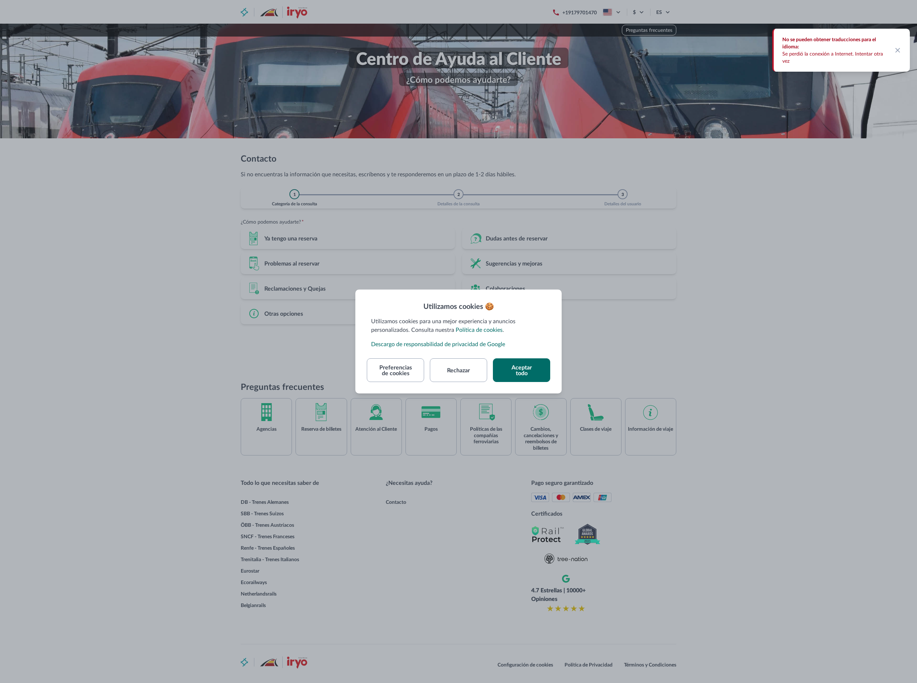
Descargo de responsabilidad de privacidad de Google (438, 343)
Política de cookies (479, 329)
